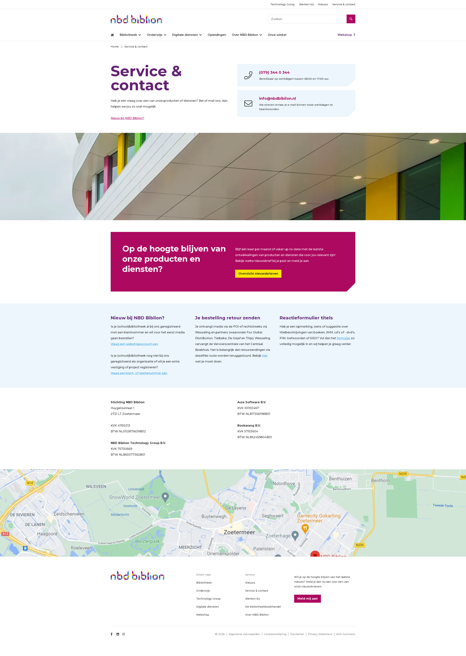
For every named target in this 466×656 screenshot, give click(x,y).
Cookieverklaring (275, 634)
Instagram (123, 634)
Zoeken (351, 19)
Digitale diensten (185, 35)
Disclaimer (297, 634)
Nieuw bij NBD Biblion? (127, 118)
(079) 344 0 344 (274, 72)
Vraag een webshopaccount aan (134, 344)
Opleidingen (217, 35)
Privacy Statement (320, 634)
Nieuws (323, 4)
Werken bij (306, 4)
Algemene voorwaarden (244, 634)
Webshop (344, 35)
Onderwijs (154, 35)
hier (265, 355)
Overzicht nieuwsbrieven (258, 273)
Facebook (112, 634)
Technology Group (282, 4)
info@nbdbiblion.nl (277, 98)
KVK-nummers (345, 634)
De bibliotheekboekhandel (263, 606)
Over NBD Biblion (245, 35)
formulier (343, 338)
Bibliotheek (128, 35)
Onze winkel (277, 35)
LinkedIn (117, 634)
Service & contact (343, 4)
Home (112, 35)
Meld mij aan (307, 598)
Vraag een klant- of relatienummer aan (139, 373)
